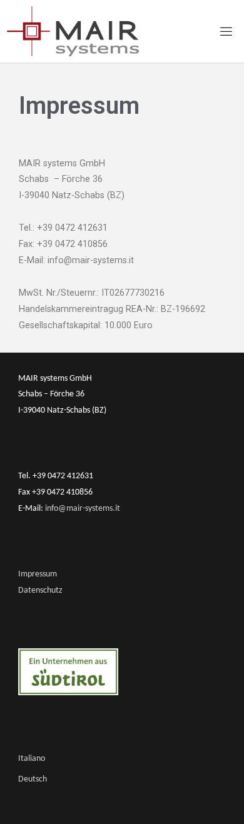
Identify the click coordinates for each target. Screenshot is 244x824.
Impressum (37, 574)
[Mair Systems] (73, 31)
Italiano (31, 758)
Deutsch (32, 779)
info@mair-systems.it (81, 508)
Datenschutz (40, 590)
